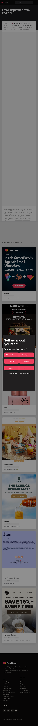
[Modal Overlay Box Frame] (19, 363)
